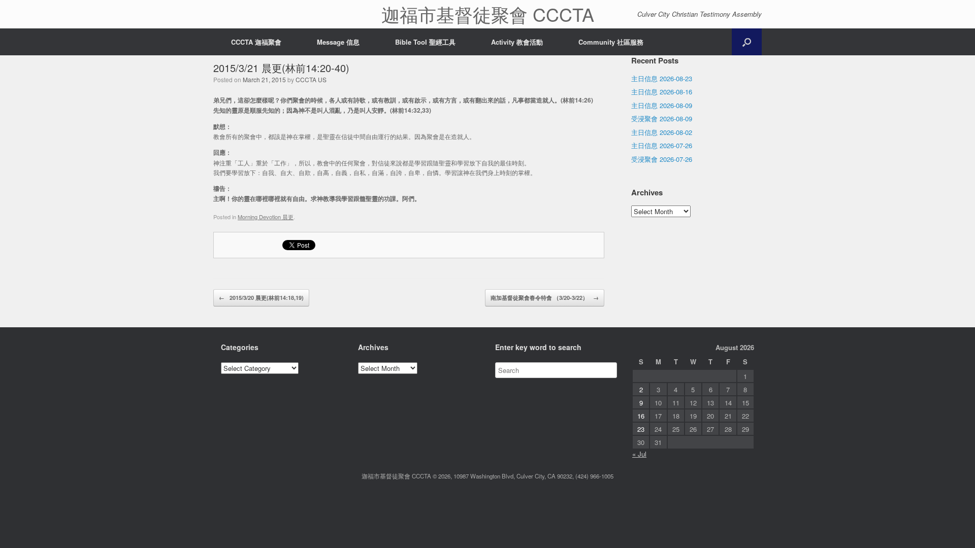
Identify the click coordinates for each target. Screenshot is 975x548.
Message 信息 (338, 42)
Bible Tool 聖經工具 (425, 42)
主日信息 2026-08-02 (661, 132)
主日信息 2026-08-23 (661, 78)
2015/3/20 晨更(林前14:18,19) (261, 297)
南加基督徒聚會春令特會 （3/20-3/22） (545, 297)
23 (640, 429)
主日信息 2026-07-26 (661, 145)
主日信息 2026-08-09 (661, 105)
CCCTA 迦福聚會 (256, 42)
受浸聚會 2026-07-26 (661, 159)
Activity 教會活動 (517, 42)
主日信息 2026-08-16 (661, 91)
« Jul (639, 454)
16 (640, 416)
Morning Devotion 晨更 (266, 217)
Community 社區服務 (610, 42)
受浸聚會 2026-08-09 (661, 118)
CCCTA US (311, 79)
